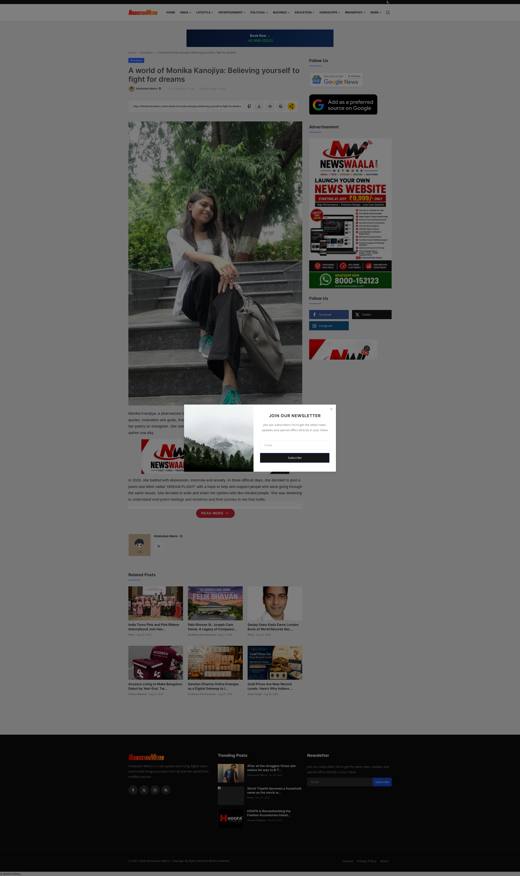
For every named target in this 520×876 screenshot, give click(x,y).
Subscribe (295, 458)
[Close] (331, 409)
